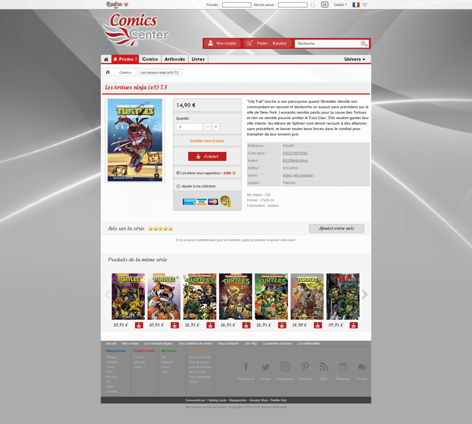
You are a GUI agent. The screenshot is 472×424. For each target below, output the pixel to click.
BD (163, 357)
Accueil (111, 343)
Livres (110, 367)
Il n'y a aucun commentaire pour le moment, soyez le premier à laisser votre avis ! (236, 240)
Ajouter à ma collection (198, 186)
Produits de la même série (137, 260)
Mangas (111, 357)
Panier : (272, 43)
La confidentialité (309, 343)
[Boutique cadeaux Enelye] (178, 173)
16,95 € (192, 325)
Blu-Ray (111, 376)
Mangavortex (238, 400)
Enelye (221, 407)
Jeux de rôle (197, 371)
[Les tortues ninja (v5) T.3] (135, 180)
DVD (109, 371)
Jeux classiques (200, 376)
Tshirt (110, 386)
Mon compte (226, 43)
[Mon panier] (250, 45)
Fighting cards (217, 400)
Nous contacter (228, 343)
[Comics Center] (135, 47)
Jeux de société (199, 357)
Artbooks (112, 362)
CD (108, 381)
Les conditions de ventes (195, 343)
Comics (125, 73)
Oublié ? (340, 5)
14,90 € (299, 325)
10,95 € (120, 325)
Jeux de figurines (200, 367)
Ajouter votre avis (336, 229)
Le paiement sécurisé (277, 343)
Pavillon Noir (278, 400)
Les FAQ (251, 343)
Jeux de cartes (199, 362)
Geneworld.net (195, 400)
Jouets (193, 381)
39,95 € (335, 325)
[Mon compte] (210, 45)
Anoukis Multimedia (274, 407)
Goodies (111, 391)
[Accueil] (106, 59)
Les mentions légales (159, 343)
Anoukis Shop (258, 400)
